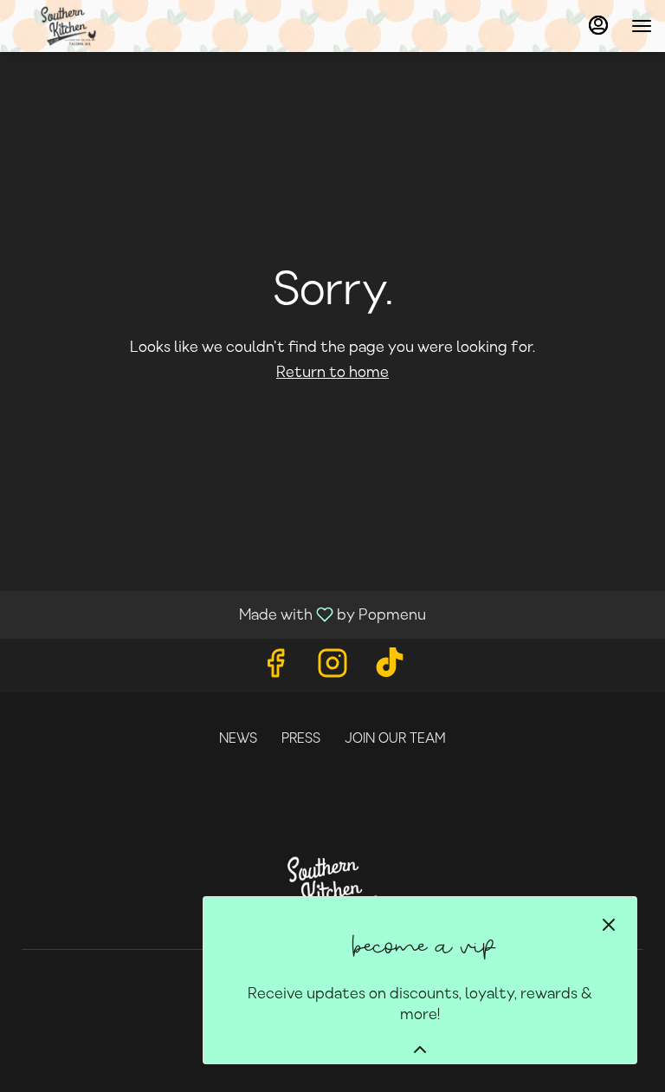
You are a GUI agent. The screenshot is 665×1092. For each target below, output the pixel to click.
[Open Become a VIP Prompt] (420, 1049)
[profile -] (598, 25)
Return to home (332, 372)
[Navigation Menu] (642, 26)
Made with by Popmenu (219, 614)
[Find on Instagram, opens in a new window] (332, 669)
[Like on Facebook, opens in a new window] (275, 669)
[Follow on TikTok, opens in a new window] (389, 669)
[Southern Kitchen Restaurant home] (169, 26)
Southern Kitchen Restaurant (332, 888)
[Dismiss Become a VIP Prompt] (608, 925)
